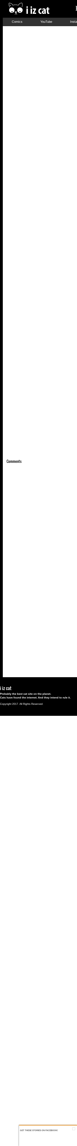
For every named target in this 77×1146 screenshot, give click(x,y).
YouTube (46, 22)
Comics (17, 22)
